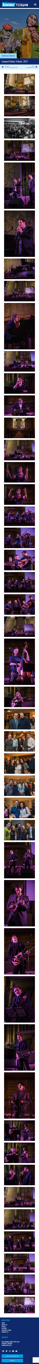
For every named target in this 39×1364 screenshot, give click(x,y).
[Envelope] (16, 1351)
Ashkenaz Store (6, 1330)
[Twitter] (6, 1351)
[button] (35, 4)
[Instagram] (9, 1351)
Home (3, 1323)
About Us (4, 1325)
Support (4, 1328)
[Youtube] (13, 1351)
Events (4, 1326)
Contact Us (5, 1332)
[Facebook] (3, 1351)
